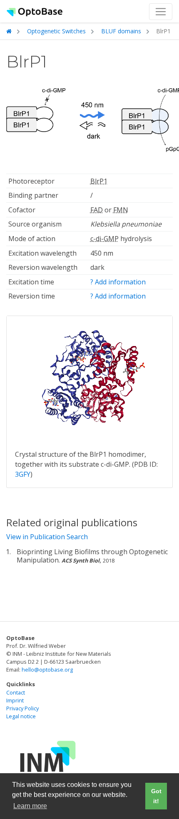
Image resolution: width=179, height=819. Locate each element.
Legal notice (21, 716)
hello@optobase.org (47, 669)
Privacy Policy (22, 708)
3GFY (22, 474)
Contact (15, 692)
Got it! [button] (156, 796)
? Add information (118, 281)
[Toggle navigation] (160, 11)
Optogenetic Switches (56, 31)
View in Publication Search (47, 536)
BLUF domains (121, 31)
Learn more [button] (30, 805)
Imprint (15, 700)
